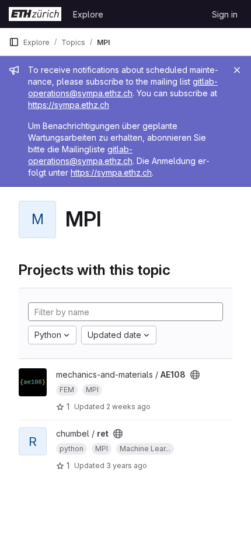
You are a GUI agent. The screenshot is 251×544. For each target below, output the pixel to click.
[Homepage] (35, 14)
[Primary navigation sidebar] (14, 42)
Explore (88, 14)
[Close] (237, 70)
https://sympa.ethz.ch (68, 105)
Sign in (225, 14)
